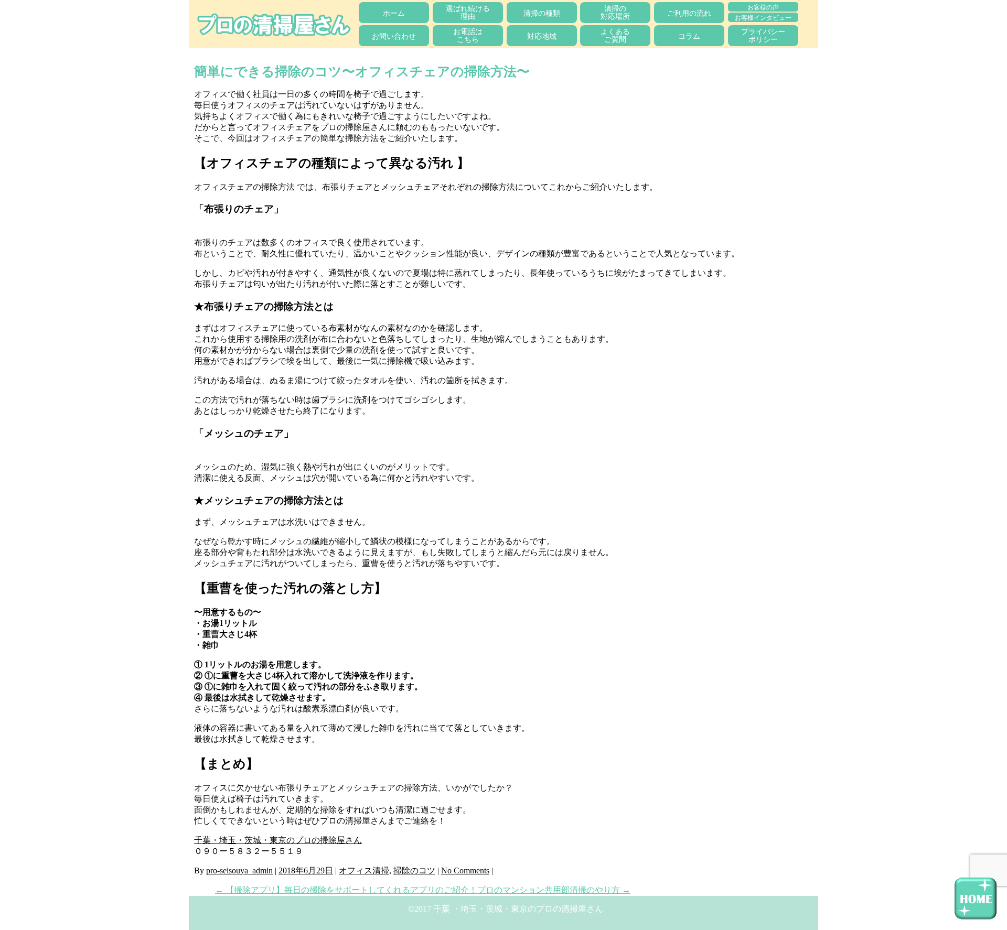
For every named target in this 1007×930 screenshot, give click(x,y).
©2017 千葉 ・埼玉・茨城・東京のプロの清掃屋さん (505, 908)
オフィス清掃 (364, 870)
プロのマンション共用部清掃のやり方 (553, 889)
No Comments (465, 870)
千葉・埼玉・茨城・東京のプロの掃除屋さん (278, 840)
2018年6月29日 (305, 870)
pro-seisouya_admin (239, 870)
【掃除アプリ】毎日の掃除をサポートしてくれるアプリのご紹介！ (346, 889)
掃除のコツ (414, 870)
